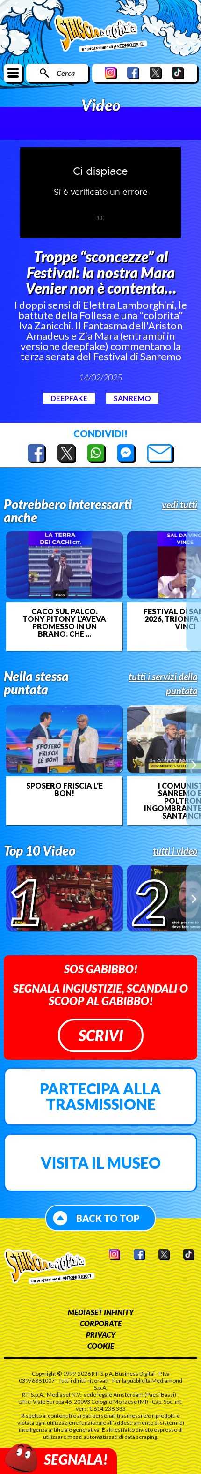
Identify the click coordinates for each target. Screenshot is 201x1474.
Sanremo (132, 398)
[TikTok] (178, 73)
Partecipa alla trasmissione (100, 1096)
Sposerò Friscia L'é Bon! (64, 789)
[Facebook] (133, 73)
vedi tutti (179, 504)
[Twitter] (156, 73)
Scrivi (101, 1035)
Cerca (66, 72)
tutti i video (175, 850)
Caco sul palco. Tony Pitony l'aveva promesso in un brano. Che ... (64, 623)
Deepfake (68, 398)
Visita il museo (101, 1163)
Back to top (108, 1218)
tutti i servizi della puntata (163, 683)
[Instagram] (111, 73)
